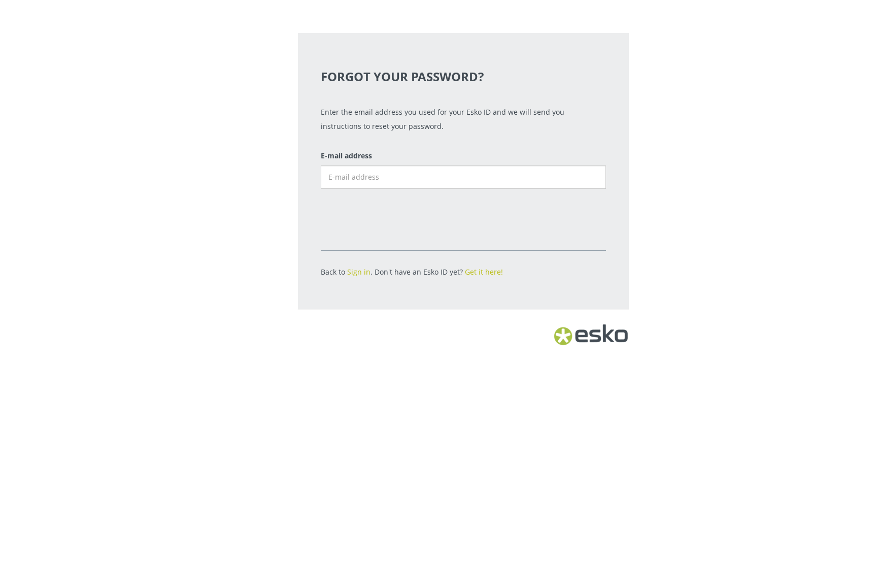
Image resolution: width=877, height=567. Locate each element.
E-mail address (346, 155)
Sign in (358, 272)
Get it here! (484, 272)
